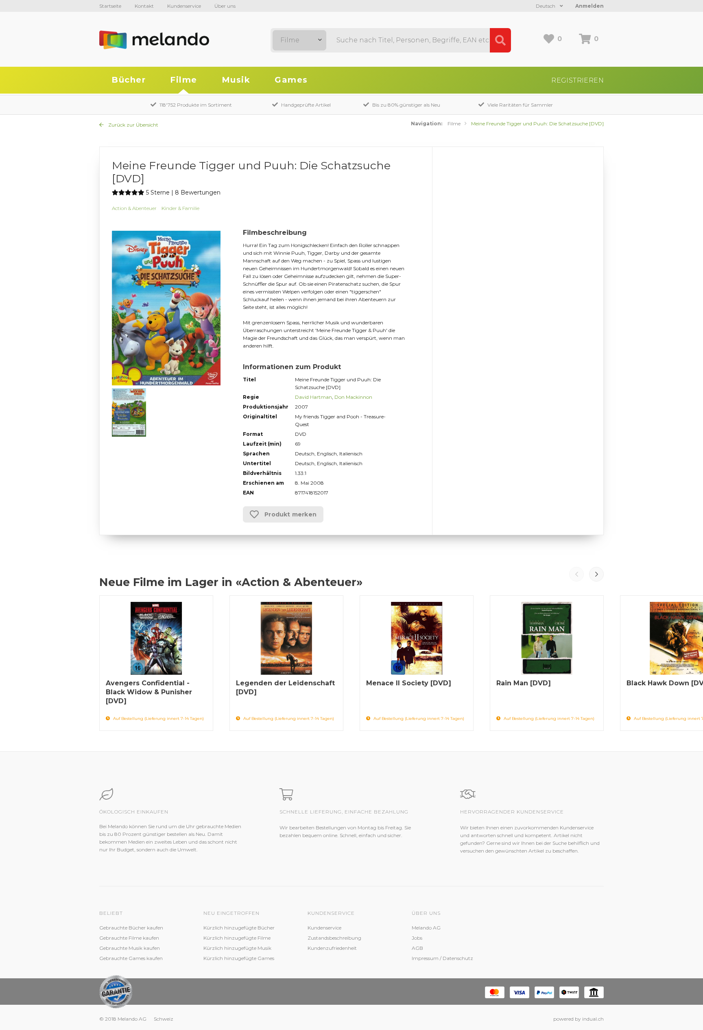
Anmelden (589, 6)
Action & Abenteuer (134, 208)
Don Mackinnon (353, 397)
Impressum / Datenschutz (442, 958)
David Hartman (313, 397)
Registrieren (577, 80)
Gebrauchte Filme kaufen (129, 938)
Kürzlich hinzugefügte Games (238, 958)
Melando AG (426, 928)
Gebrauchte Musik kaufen (129, 948)
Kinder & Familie (180, 208)
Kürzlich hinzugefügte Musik (237, 948)
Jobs (417, 938)
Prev (576, 574)
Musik (236, 80)
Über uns (225, 6)
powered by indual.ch (578, 1019)
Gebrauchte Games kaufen (131, 958)
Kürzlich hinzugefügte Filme (237, 938)
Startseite (110, 6)
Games (291, 80)
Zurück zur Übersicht (132, 125)
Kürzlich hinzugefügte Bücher (239, 928)
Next (596, 574)
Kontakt (144, 6)
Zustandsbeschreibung (334, 938)
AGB (417, 948)
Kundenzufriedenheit (332, 948)
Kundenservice (184, 6)
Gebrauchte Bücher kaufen (131, 928)
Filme (183, 80)
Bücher (128, 80)
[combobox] (299, 40)
